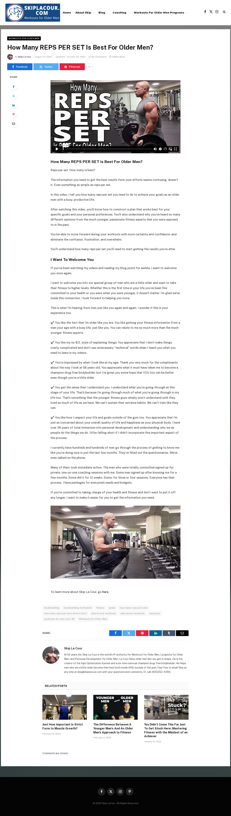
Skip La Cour (24, 57)
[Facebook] (13, 86)
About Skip (83, 12)
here (105, 592)
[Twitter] (13, 96)
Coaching (119, 12)
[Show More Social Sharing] (89, 66)
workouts (154, 613)
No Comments (99, 57)
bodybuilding (51, 607)
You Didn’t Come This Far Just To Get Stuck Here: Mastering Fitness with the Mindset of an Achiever (166, 730)
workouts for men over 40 (59, 619)
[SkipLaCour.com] (32, 12)
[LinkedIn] (13, 105)
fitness (100, 607)
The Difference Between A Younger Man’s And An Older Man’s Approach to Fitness (113, 728)
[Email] (13, 123)
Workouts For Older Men (24, 38)
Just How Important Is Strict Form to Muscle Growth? (62, 726)
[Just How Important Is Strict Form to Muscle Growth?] (64, 707)
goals (112, 607)
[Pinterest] (13, 114)
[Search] (224, 12)
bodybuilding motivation (78, 607)
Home (67, 12)
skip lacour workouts (133, 613)
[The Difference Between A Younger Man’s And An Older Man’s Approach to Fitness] (115, 707)
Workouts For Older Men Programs (159, 12)
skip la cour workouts (103, 613)
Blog (102, 12)
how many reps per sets (134, 607)
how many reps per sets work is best (65, 613)
